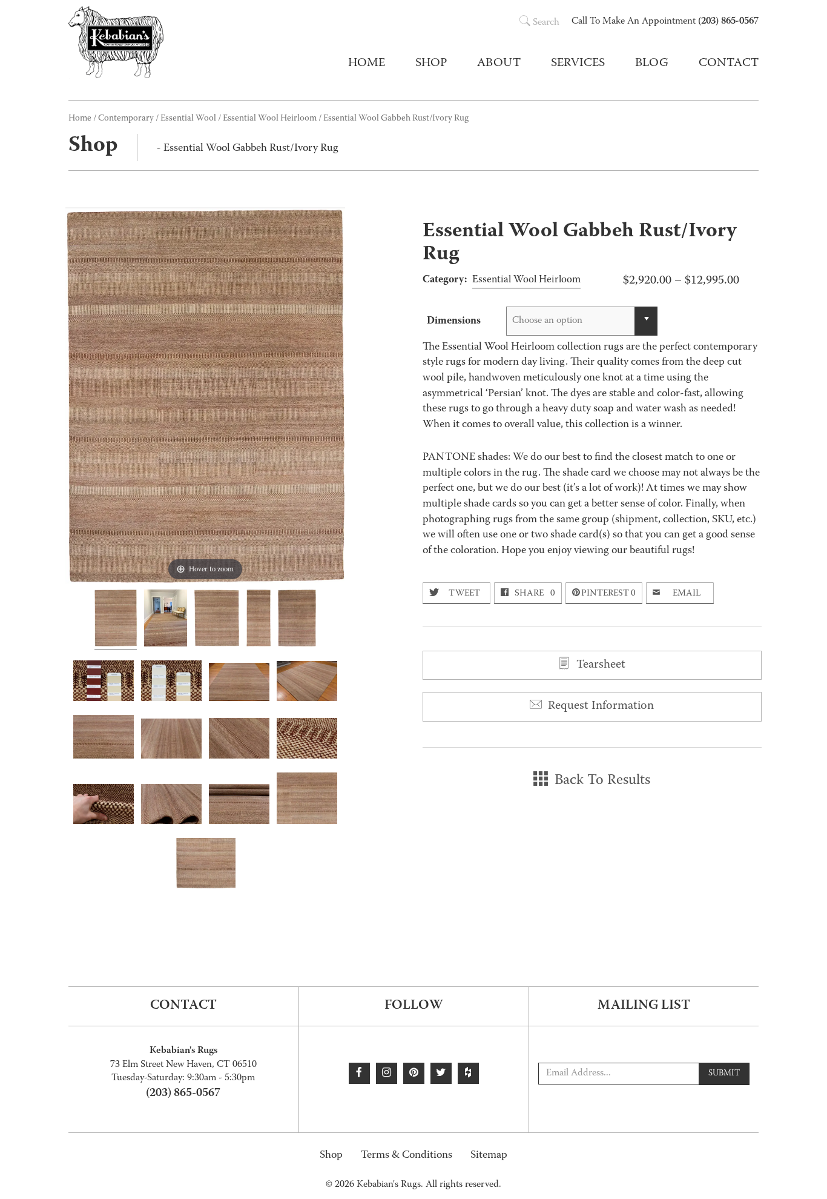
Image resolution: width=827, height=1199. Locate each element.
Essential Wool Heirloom (270, 118)
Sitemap (488, 1156)
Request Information (599, 706)
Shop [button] (431, 64)
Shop (331, 1156)
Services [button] (578, 64)
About (499, 64)
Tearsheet (599, 665)
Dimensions (454, 321)
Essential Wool (188, 118)
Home (366, 64)
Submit (724, 1074)
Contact (729, 64)
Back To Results (600, 781)
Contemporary (126, 118)
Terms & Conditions (406, 1156)
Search (546, 23)
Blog (651, 64)
